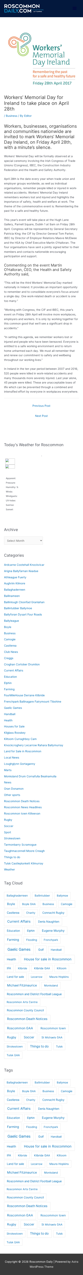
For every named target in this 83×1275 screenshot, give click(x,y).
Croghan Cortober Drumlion (22, 664)
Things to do (12, 857)
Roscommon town (53, 1028)
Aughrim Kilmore (14, 583)
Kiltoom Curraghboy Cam (20, 739)
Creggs (8, 658)
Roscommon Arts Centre (22, 1002)
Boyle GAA (29, 904)
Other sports (12, 795)
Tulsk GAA (13, 1055)
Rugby (8, 819)
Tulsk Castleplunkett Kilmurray (23, 863)
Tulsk (59, 1046)
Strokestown (12, 838)
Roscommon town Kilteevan (22, 813)
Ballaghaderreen (14, 589)
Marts (7, 770)
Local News (11, 757)
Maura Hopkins (59, 976)
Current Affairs (13, 670)
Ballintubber (42, 895)
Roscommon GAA (20, 1028)
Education (10, 676)
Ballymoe (62, 895)
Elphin (8, 683)
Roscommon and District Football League (34, 994)
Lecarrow (37, 976)
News (7, 782)
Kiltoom (61, 968)
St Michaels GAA (52, 1037)
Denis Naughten (48, 921)
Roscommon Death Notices (21, 801)
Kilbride (22, 968)
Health (8, 720)
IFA (9, 968)
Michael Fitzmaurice (22, 985)
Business (11, 115)
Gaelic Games (13, 707)
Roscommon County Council (25, 1010)
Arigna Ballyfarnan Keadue (21, 571)
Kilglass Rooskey (15, 732)
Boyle (7, 627)
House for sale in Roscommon (48, 959)
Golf (41, 949)
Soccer (8, 826)
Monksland (51, 985)
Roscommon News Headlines (23, 807)
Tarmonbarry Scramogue (20, 844)
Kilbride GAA (42, 968)
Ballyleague (11, 620)
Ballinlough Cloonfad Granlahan (24, 602)
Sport (7, 832)
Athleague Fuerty (15, 577)
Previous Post (41, 405)
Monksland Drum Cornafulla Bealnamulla (30, 776)
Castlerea (10, 645)
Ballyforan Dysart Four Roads (23, 614)
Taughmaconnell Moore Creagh (24, 850)
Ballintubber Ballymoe (18, 608)
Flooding (31, 939)
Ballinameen (12, 595)
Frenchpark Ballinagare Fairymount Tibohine (32, 701)
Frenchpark (51, 939)
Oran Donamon (14, 788)
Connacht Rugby (53, 912)
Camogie (10, 639)
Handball (9, 714)
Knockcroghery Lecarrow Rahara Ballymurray (33, 745)
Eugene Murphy (53, 931)
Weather (9, 869)
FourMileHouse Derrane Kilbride (24, 695)
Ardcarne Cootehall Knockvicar (24, 564)
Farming (9, 689)
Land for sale (15, 976)
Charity (30, 912)
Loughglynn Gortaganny (19, 763)
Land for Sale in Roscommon (22, 751)
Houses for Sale (14, 726)
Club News (11, 651)
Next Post (41, 415)
